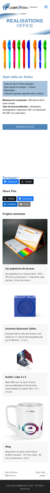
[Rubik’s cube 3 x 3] (25, 360)
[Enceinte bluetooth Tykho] (25, 305)
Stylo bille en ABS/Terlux (10, 474)
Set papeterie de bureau (19, 268)
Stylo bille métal (37, 474)
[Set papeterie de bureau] (25, 241)
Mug (8, 446)
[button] (46, 7)
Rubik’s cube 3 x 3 (15, 377)
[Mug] (25, 420)
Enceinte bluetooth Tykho (20, 328)
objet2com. (22, 485)
